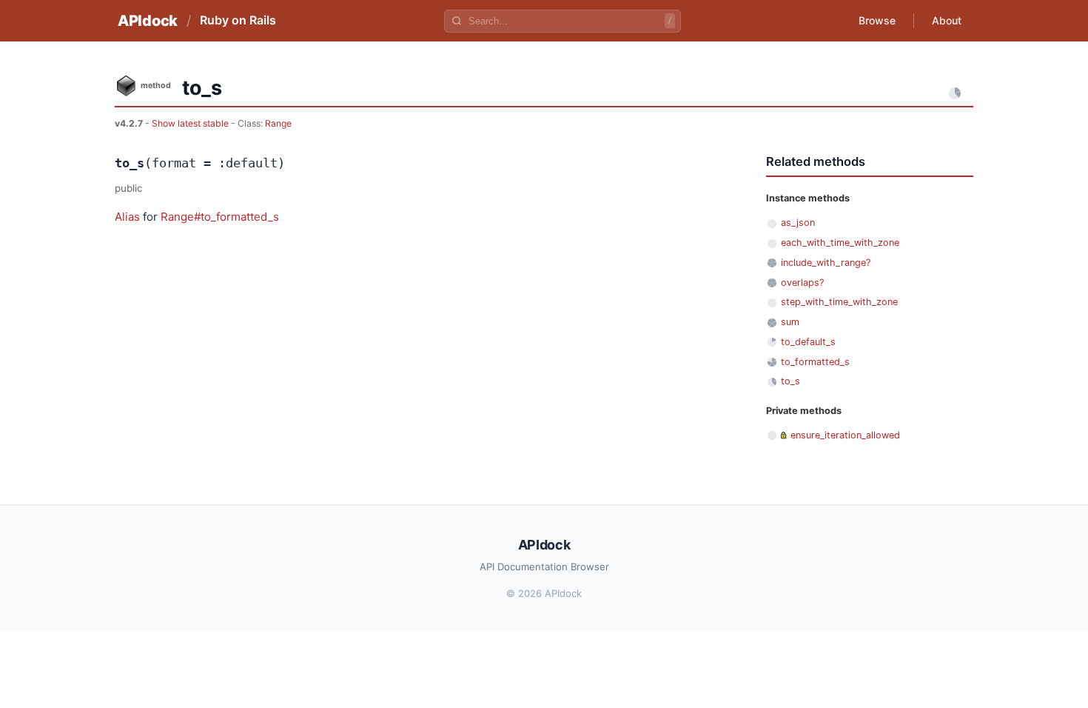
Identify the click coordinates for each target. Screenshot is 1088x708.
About (946, 20)
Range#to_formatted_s (220, 217)
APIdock (148, 21)
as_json (798, 222)
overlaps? (802, 282)
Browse (877, 20)
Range (278, 123)
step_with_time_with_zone (839, 301)
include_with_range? (825, 262)
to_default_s (808, 341)
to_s (790, 381)
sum (790, 321)
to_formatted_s (815, 361)
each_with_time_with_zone (840, 242)
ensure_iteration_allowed (845, 435)
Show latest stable (191, 123)
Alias (127, 217)
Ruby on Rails (238, 20)
